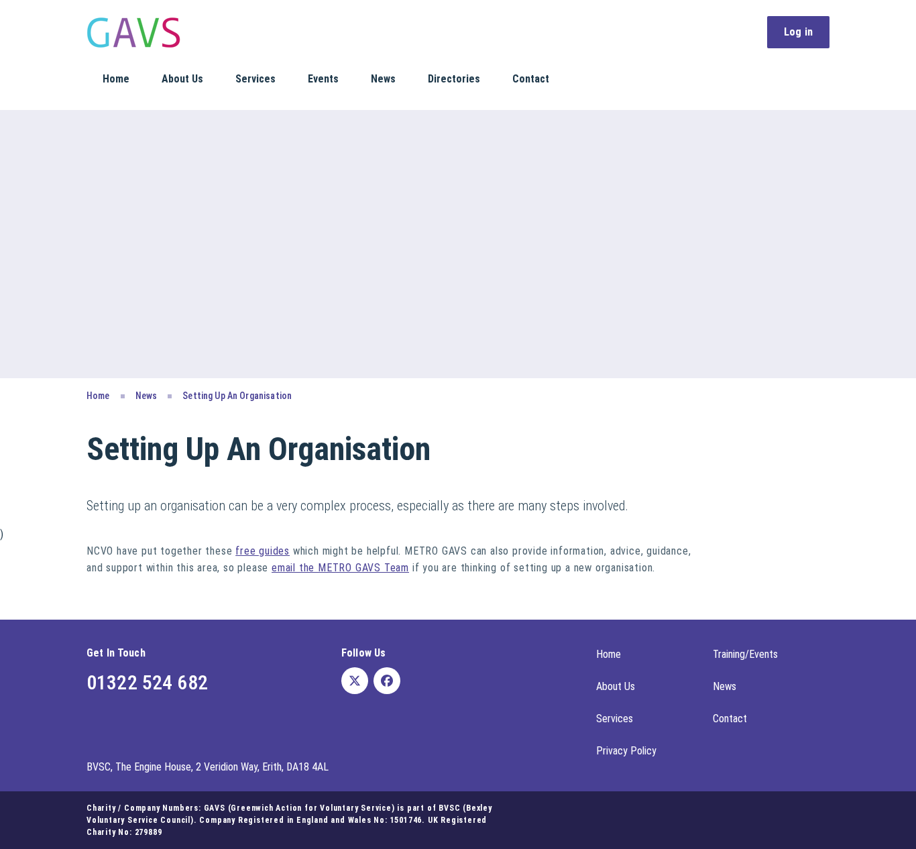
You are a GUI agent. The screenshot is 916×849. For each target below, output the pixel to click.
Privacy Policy (626, 750)
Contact (530, 78)
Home (116, 78)
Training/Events (745, 654)
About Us (182, 78)
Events (323, 78)
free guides (262, 551)
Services (255, 78)
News (383, 78)
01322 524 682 (147, 682)
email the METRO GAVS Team (340, 567)
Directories (454, 78)
